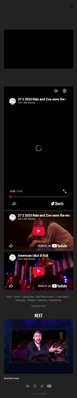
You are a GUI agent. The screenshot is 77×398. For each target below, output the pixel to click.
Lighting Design (28, 296)
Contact (17, 296)
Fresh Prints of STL (39, 306)
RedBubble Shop (55, 300)
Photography (20, 300)
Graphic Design (62, 296)
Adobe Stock (42, 300)
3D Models (31, 300)
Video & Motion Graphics (45, 296)
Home (9, 296)
